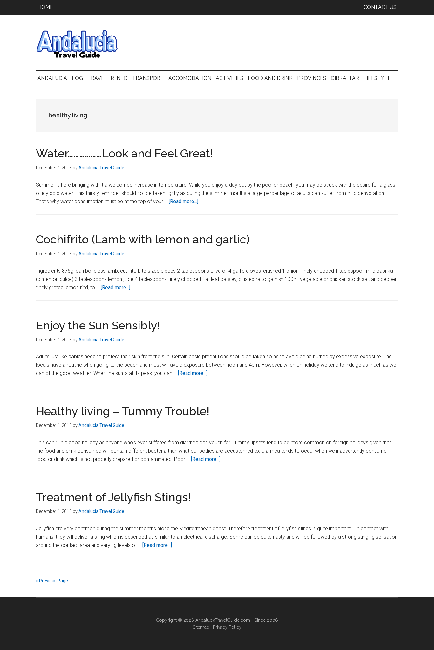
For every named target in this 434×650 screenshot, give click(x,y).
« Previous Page (52, 580)
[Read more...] (183, 201)
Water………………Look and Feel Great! (124, 153)
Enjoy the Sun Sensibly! (98, 325)
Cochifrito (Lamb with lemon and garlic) (143, 239)
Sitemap (201, 627)
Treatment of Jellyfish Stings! (113, 497)
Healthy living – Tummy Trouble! (122, 411)
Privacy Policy (227, 627)
